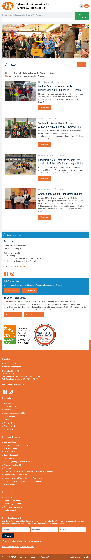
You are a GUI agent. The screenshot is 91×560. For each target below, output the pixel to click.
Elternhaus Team (10, 448)
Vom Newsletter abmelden (10, 547)
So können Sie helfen (13, 315)
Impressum (8, 497)
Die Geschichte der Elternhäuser (16, 445)
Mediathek (8, 423)
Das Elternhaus (10, 442)
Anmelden (8, 536)
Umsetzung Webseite (12, 504)
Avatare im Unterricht (12, 465)
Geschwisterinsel (11, 455)
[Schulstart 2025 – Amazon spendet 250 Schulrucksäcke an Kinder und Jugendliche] (20, 164)
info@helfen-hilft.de (17, 266)
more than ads (83, 557)
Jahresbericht (9, 416)
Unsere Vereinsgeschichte (14, 413)
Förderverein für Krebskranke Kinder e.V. (18, 15)
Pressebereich (9, 426)
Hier (7, 76)
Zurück (81, 64)
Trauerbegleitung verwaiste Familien (18, 462)
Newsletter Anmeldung (13, 507)
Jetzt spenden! (13, 290)
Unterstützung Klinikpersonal (15, 475)
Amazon (57, 82)
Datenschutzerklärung (12, 500)
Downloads (8, 420)
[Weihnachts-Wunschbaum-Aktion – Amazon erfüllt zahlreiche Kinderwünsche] (20, 128)
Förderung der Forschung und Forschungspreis (22, 481)
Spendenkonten (29, 290)
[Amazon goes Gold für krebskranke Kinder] (20, 198)
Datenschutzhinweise (27, 547)
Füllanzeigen (9, 429)
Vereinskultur (9, 403)
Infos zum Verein (10, 406)
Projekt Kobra (9, 484)
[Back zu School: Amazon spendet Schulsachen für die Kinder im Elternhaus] (20, 91)
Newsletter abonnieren (34, 315)
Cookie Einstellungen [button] (12, 510)
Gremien (7, 410)
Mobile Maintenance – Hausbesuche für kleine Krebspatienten (28, 471)
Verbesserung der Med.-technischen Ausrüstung (23, 478)
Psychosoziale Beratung (13, 458)
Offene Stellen (9, 452)
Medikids (7, 468)
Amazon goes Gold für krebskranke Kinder (60, 193)
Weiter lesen (44, 108)
